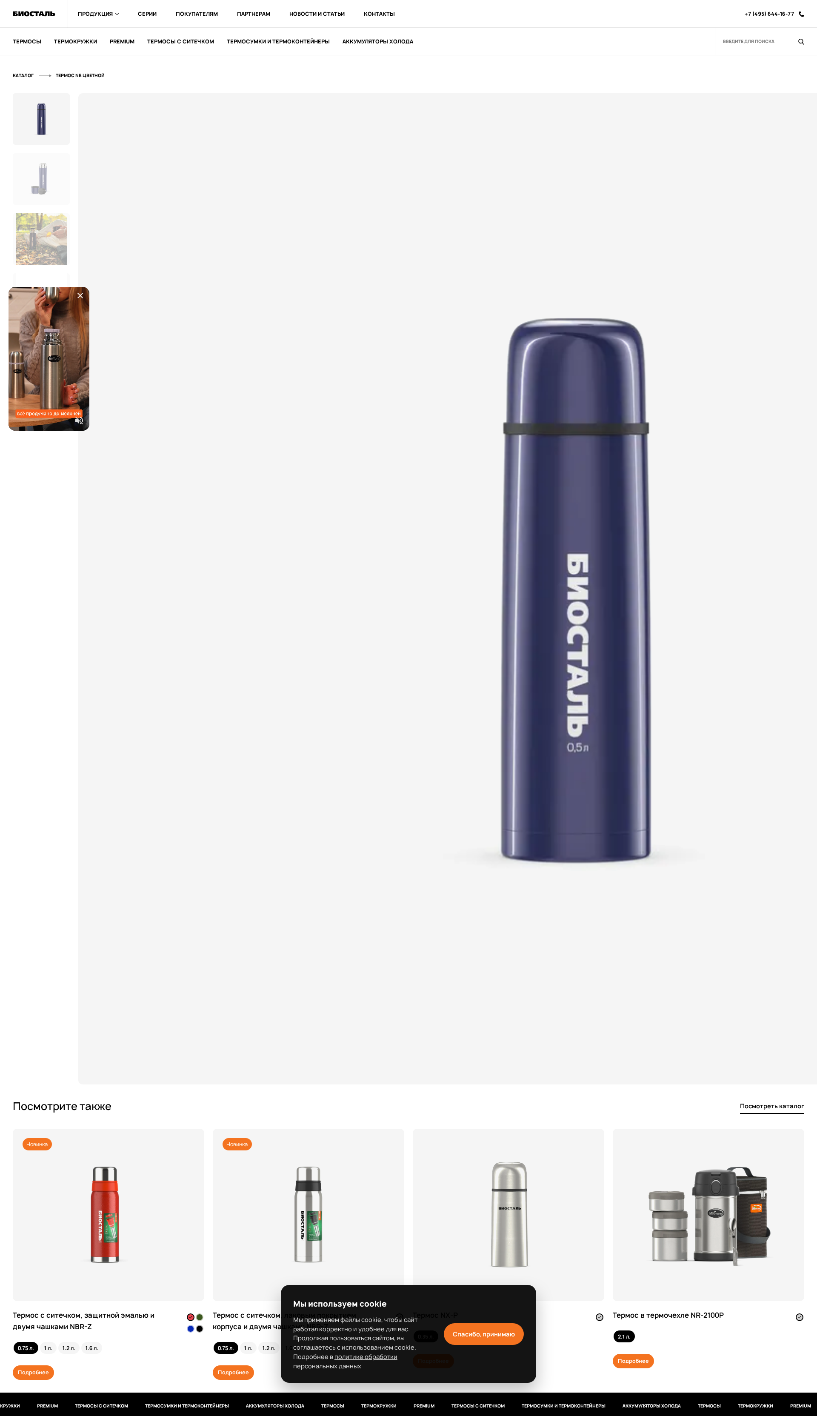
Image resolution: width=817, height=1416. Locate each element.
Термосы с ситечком (71, 1406)
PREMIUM (17, 1406)
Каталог (23, 75)
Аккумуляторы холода (245, 1406)
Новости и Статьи (317, 13)
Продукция (95, 13)
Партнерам (253, 13)
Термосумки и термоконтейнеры (157, 1406)
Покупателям (197, 13)
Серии (147, 13)
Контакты (379, 13)
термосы (302, 1406)
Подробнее (33, 1372)
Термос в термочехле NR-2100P (668, 1315)
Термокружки (348, 1406)
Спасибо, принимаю (484, 1334)
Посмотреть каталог (772, 1106)
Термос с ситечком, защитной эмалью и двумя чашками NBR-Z (83, 1320)
